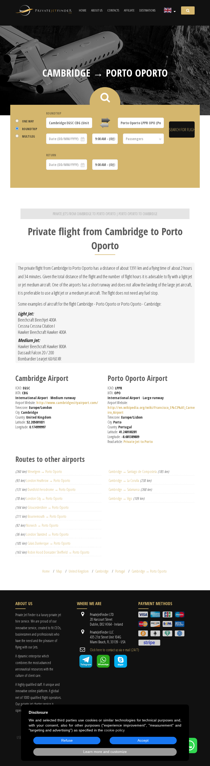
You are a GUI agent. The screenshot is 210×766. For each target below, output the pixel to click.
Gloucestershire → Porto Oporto (48, 507)
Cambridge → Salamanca (124, 489)
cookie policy (114, 730)
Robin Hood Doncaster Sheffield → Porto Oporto (58, 552)
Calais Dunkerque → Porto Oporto (49, 543)
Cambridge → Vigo (120, 498)
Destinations (147, 10)
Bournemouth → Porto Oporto (47, 516)
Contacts (113, 10)
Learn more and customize (105, 752)
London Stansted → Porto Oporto (47, 534)
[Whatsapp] (103, 666)
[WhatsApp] (189, 751)
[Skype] (120, 666)
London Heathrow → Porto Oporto (48, 480)
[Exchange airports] (105, 123)
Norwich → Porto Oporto (42, 525)
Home (82, 10)
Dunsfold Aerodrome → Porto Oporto (52, 489)
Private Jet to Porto (138, 441)
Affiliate (129, 10)
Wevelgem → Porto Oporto (45, 471)
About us (96, 10)
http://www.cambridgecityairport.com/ (67, 402)
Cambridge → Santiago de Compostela (133, 471)
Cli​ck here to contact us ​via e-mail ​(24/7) (114, 649)
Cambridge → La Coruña (124, 480)
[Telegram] (85, 666)
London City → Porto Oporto (44, 498)
